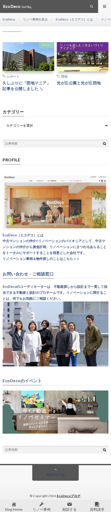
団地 (64, 76)
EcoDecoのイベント (22, 381)
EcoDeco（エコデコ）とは (74, 19)
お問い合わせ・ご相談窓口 (28, 274)
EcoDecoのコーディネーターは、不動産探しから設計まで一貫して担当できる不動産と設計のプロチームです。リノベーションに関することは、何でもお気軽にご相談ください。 (55, 292)
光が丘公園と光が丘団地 (79, 82)
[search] (104, 143)
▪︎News (46, 45)
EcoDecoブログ (69, 496)
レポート (13, 76)
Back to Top (55, 474)
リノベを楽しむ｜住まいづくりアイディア (81, 46)
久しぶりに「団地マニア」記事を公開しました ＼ (27, 85)
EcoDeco (9, 19)
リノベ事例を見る (35, 19)
